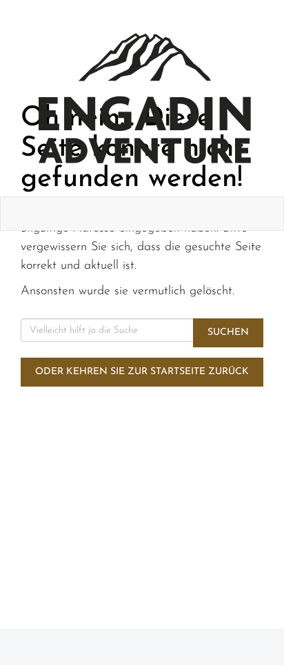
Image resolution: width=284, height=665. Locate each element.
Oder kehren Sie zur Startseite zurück (142, 372)
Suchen (228, 332)
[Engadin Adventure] (145, 98)
